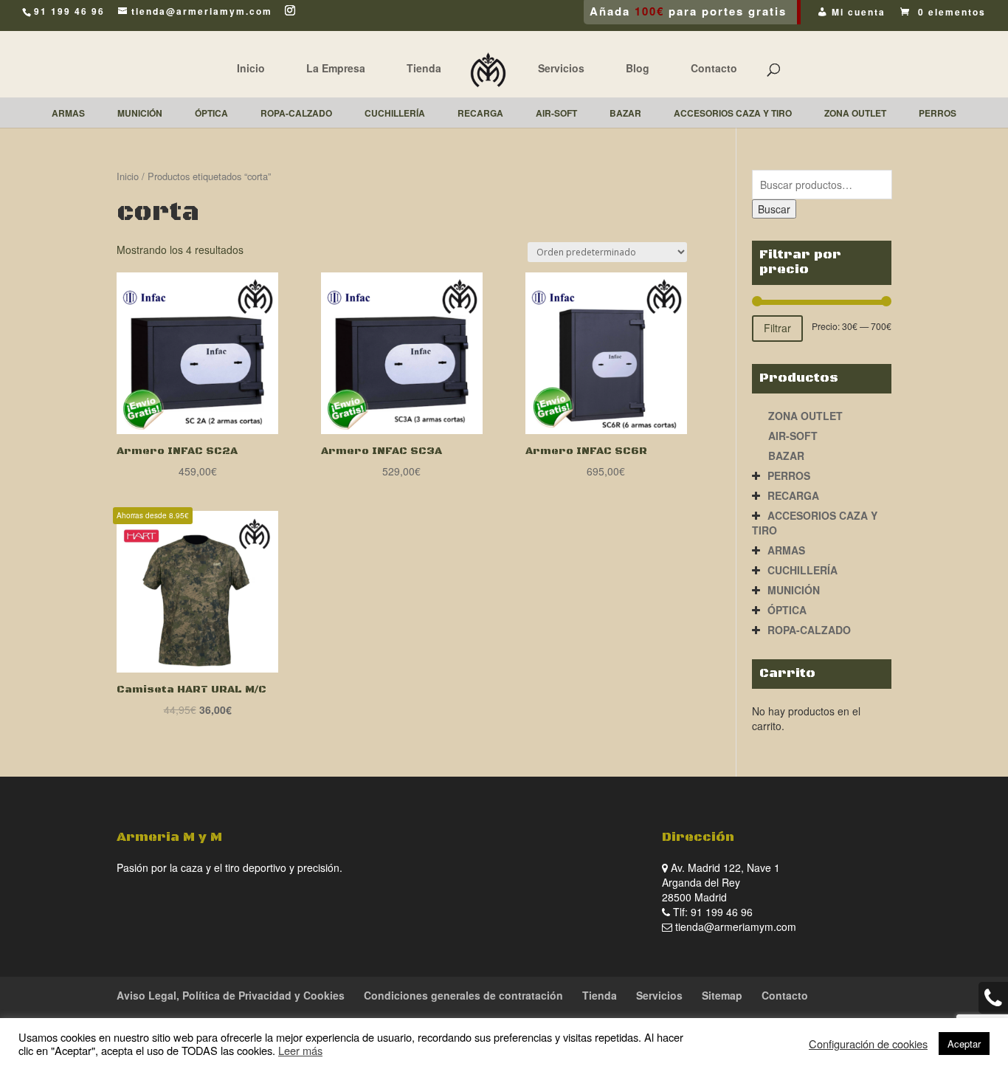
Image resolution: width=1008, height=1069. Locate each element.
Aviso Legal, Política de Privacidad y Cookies (231, 995)
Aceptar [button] (964, 1044)
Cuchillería (802, 570)
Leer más (300, 1050)
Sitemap (722, 995)
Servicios (561, 68)
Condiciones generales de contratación (463, 995)
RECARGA (793, 495)
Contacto (714, 68)
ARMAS (786, 550)
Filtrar (777, 327)
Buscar (774, 209)
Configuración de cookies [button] (868, 1044)
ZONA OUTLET (805, 415)
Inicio (251, 68)
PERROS (788, 475)
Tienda (424, 68)
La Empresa (335, 68)
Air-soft (793, 435)
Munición (793, 589)
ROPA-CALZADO (809, 629)
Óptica (787, 609)
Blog (637, 68)
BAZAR (786, 455)
